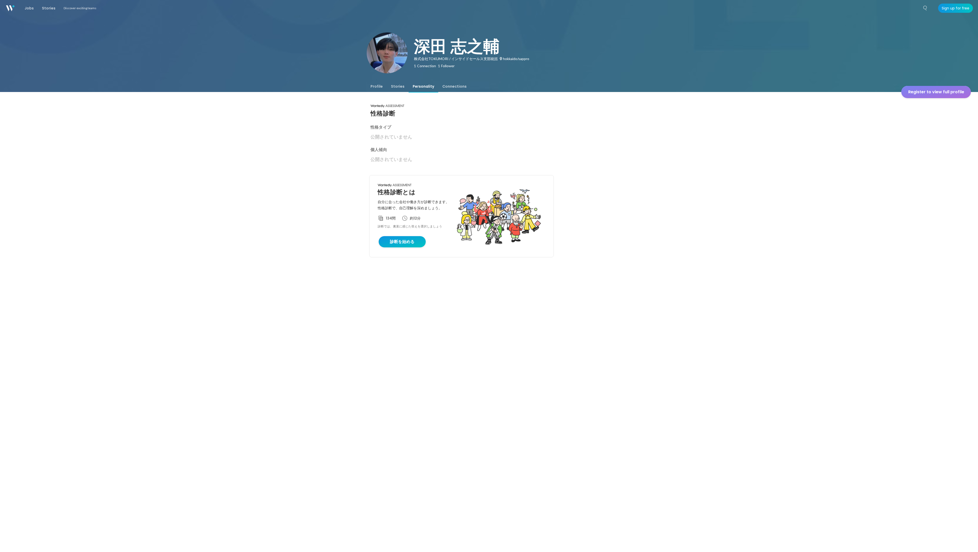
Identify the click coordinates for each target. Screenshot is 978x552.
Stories (397, 86)
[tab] (376, 86)
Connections (454, 86)
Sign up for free (955, 8)
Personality (423, 86)
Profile (376, 86)
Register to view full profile (936, 92)
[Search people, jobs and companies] (925, 8)
